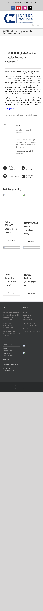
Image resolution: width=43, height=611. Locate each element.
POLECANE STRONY (11, 364)
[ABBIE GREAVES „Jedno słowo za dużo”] (11, 206)
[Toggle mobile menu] (38, 24)
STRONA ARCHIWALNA (9, 369)
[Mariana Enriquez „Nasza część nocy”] (31, 258)
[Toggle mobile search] (33, 24)
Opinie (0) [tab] (6, 125)
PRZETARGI (8, 344)
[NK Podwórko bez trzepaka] (21, 44)
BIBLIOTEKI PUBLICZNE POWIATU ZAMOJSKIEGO (9, 352)
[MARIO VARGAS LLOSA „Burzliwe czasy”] (31, 206)
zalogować (27, 151)
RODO (6, 360)
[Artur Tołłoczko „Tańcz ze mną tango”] (11, 258)
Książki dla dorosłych (19, 115)
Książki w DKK (32, 115)
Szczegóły (12, 240)
